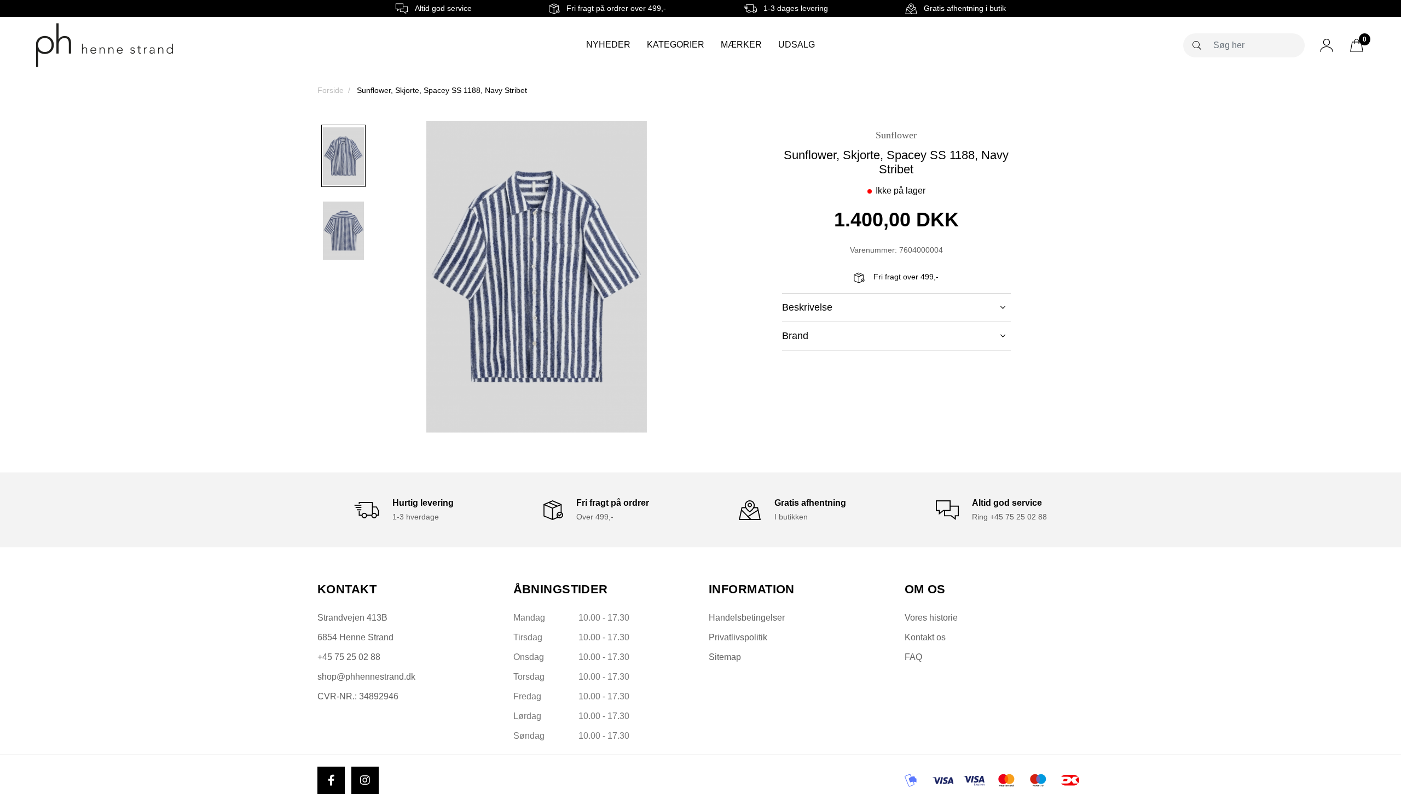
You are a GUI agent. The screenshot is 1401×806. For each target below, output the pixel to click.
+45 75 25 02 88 (348, 657)
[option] (343, 156)
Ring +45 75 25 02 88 (1009, 516)
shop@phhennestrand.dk (366, 676)
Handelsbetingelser (747, 617)
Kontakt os (925, 637)
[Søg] (1197, 45)
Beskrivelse (807, 307)
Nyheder (608, 44)
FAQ (913, 657)
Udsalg (796, 44)
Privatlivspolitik (738, 637)
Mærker (741, 44)
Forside (330, 90)
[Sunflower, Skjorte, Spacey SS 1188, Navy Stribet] (343, 155)
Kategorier (675, 44)
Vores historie (931, 617)
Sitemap (725, 657)
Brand (795, 335)
